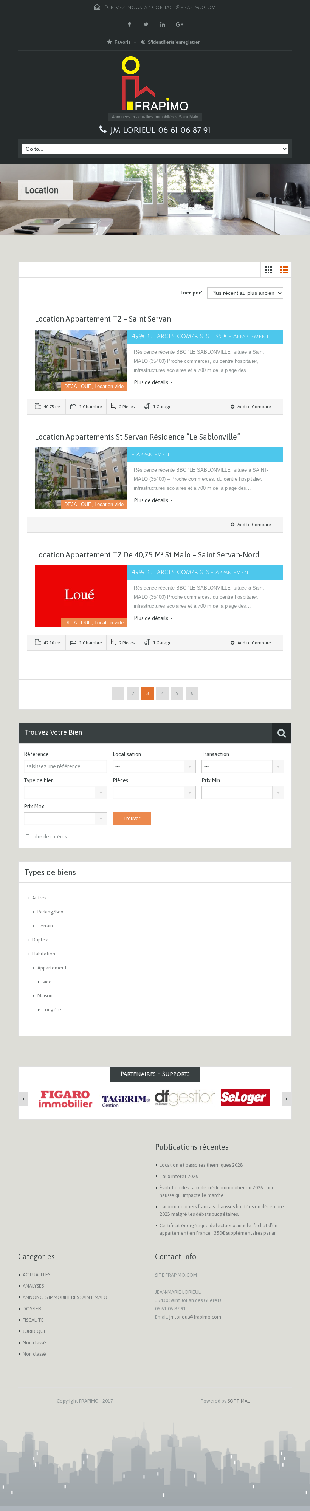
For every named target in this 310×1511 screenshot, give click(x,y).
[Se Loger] (245, 1097)
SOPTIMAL (239, 1401)
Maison (45, 996)
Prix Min (211, 780)
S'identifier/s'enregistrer (174, 42)
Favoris (123, 42)
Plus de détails (151, 382)
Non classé (34, 1342)
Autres (39, 898)
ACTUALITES (36, 1274)
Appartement (52, 968)
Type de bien (39, 780)
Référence (36, 754)
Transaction (215, 754)
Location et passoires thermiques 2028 (201, 1165)
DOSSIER (32, 1308)
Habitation (43, 954)
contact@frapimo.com (184, 7)
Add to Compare (253, 406)
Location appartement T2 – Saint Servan (103, 318)
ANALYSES (33, 1286)
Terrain (45, 926)
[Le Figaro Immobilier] (64, 1099)
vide (47, 982)
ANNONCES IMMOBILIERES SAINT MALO (65, 1297)
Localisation (127, 754)
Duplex (40, 940)
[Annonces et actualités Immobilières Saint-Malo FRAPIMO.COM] (155, 84)
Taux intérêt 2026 (179, 1176)
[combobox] (154, 766)
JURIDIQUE (34, 1331)
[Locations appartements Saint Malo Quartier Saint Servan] (125, 1098)
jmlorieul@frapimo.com (195, 1317)
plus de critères (50, 836)
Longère (52, 1009)
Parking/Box (50, 912)
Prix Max (34, 806)
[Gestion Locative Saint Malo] (185, 1098)
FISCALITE (33, 1320)
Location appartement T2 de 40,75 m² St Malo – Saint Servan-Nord (147, 554)
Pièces (120, 780)
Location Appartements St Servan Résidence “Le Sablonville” (137, 436)
